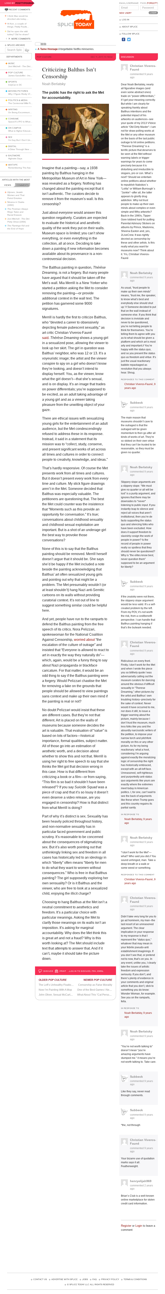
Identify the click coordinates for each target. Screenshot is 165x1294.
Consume (13, 118)
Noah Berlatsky (141, 273)
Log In (125, 19)
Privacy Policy (110, 1279)
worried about (84, 639)
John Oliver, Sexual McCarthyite (57, 994)
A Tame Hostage (48, 49)
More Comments (20, 39)
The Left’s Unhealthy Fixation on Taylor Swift (64, 984)
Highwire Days (15, 158)
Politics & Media (18, 100)
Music (11, 63)
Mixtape (13, 165)
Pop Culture (15, 72)
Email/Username (129, 3)
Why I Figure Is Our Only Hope (28, 94)
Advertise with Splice (64, 1279)
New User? (125, 13)
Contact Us (40, 1279)
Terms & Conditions (135, 1279)
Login (138, 1225)
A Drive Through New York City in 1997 (27, 149)
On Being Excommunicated (21, 112)
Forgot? (152, 3)
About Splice (130, 27)
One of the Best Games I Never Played (99, 989)
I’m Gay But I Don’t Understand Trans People (30, 140)
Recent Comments (19, 9)
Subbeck (136, 402)
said (45, 338)
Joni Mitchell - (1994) (28, 66)
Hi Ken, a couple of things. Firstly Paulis (18, 25)
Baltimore (14, 155)
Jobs (85, 1279)
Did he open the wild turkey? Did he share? (18, 33)
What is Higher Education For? (23, 131)
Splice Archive (16, 45)
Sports (12, 82)
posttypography (26, 3)
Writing (12, 109)
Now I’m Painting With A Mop (55, 989)
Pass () (149, 3)
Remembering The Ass (19, 168)
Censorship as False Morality (95, 984)
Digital (12, 146)
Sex (10, 137)
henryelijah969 (140, 1181)
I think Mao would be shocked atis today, (18, 17)
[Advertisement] (85, 1250)
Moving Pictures (18, 91)
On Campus (14, 128)
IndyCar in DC (15, 85)
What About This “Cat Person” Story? (98, 994)
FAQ (94, 1279)
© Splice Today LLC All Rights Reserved (90, 1284)
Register (126, 1225)
